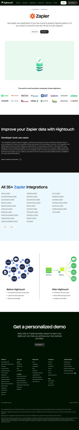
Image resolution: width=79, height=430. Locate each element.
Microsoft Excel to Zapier (33, 199)
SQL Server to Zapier (57, 205)
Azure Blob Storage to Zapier (9, 196)
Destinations (44, 9)
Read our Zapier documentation (9, 159)
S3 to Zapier (30, 221)
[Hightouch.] (7, 3)
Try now (43, 31)
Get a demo (72, 2)
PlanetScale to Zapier (32, 212)
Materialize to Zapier (32, 196)
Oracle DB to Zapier (32, 208)
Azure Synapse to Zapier (7, 199)
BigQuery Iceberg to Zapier (8, 205)
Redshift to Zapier (31, 218)
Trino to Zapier (56, 212)
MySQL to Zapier (31, 205)
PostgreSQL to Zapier (32, 215)
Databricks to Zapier (6, 212)
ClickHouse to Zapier (6, 208)
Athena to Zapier (5, 193)
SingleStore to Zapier (58, 196)
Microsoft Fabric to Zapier (34, 202)
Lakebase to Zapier (32, 193)
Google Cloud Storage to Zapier (9, 215)
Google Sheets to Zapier (7, 218)
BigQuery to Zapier (6, 202)
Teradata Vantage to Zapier (59, 208)
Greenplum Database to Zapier (9, 221)
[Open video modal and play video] (39, 60)
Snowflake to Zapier (57, 199)
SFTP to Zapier (56, 193)
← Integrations (35, 9)
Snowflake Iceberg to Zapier (59, 202)
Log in (63, 2)
